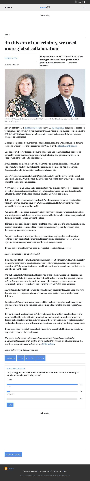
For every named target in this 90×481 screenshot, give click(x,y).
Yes (10, 380)
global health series (67, 146)
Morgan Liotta (11, 58)
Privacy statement (44, 471)
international (58, 128)
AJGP (65, 471)
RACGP (53, 471)
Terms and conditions (30, 471)
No (10, 387)
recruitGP (59, 471)
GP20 (20, 358)
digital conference (33, 128)
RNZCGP (30, 358)
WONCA (40, 358)
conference (10, 358)
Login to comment (13, 454)
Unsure (12, 394)
